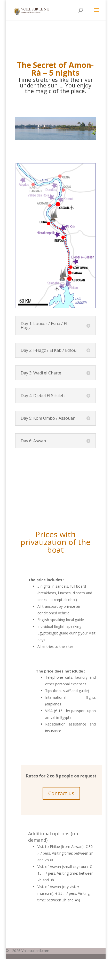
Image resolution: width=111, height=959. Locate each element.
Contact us (61, 793)
